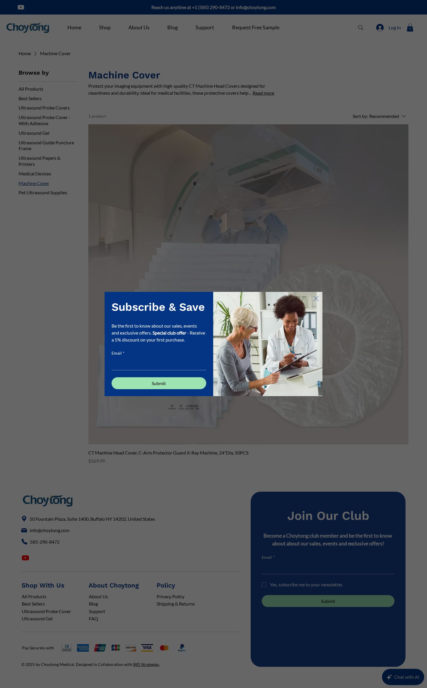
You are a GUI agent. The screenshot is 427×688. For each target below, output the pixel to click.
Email (118, 353)
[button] (316, 299)
